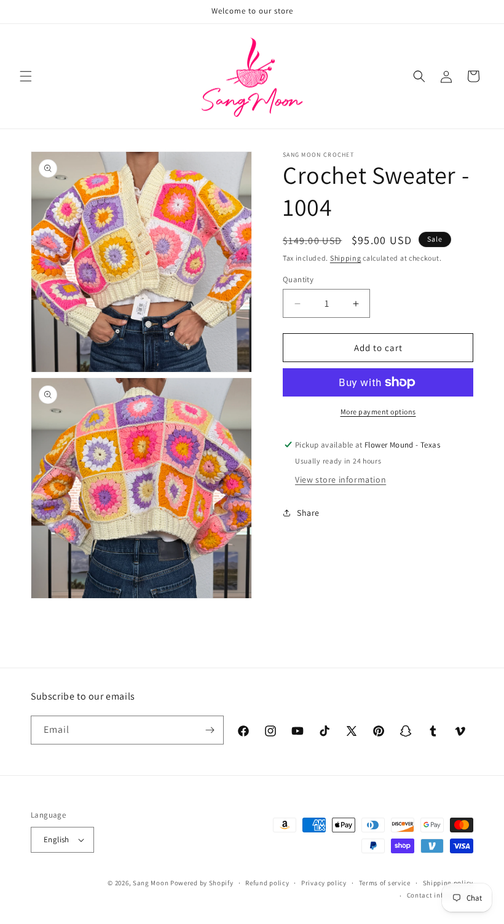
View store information (340, 479)
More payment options (378, 411)
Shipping (345, 258)
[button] (25, 76)
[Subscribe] (209, 730)
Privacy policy (324, 883)
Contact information (440, 895)
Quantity (298, 279)
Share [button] (308, 512)
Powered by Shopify (202, 883)
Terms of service (385, 883)
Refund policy (267, 883)
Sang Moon (150, 883)
